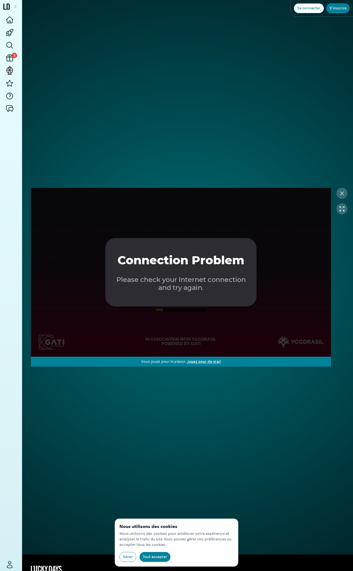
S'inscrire (338, 8)
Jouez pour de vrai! (204, 361)
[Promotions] (11, 83)
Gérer (128, 556)
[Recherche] (11, 45)
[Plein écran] (341, 208)
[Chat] (11, 108)
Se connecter (308, 8)
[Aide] (11, 96)
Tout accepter (155, 556)
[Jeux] (11, 32)
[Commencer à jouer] (11, 564)
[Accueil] (11, 20)
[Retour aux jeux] (341, 193)
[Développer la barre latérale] (15, 6)
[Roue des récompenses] (11, 70)
